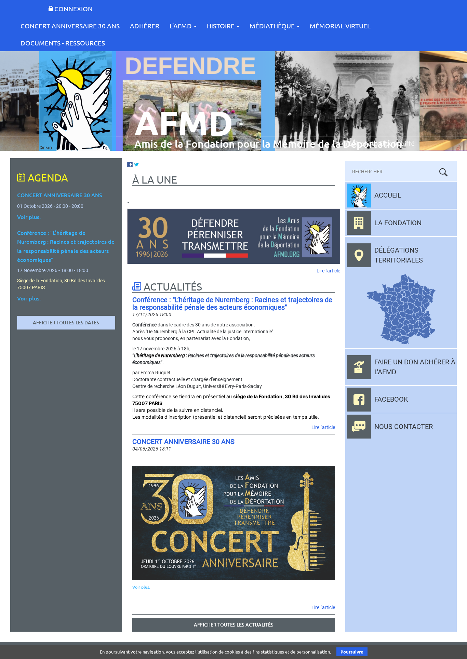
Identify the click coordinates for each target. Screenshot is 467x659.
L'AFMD (181, 26)
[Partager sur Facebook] (130, 164)
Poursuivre (352, 652)
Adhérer (144, 26)
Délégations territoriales (398, 255)
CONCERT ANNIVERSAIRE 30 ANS (70, 26)
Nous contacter (403, 426)
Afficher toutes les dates (66, 322)
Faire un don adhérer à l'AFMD (414, 367)
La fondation (398, 223)
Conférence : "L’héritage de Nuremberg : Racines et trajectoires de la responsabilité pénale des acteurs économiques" (232, 303)
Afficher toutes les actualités (233, 624)
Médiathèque (273, 26)
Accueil (387, 195)
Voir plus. (141, 587)
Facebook (391, 399)
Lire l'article (328, 270)
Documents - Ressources (63, 43)
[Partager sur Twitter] (136, 164)
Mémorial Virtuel (340, 26)
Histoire (221, 26)
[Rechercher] (443, 172)
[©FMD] (77, 101)
